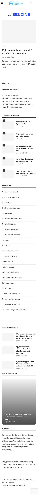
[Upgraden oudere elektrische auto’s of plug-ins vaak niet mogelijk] (8, 350)
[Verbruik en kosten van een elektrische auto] (8, 162)
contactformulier (27, 479)
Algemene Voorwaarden (10, 192)
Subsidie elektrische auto (11, 299)
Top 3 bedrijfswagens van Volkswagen (24, 135)
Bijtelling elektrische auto (11, 208)
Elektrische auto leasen (10, 229)
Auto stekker (6, 203)
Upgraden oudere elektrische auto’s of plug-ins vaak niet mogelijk (24, 350)
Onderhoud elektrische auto (12, 278)
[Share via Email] (23, 71)
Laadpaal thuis (7, 262)
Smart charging (7, 288)
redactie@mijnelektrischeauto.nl (13, 485)
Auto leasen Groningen (10, 197)
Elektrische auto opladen (11, 235)
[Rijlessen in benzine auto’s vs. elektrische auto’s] (19, 31)
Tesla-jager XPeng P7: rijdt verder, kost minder (25, 172)
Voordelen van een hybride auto (23, 123)
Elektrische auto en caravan (12, 219)
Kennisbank (6, 245)
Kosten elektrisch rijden (10, 251)
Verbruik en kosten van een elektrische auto (25, 160)
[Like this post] (14, 71)
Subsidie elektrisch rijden (11, 294)
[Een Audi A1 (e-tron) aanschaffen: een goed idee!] (8, 149)
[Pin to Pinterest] (21, 71)
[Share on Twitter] (19, 71)
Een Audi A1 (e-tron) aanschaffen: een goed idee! (25, 148)
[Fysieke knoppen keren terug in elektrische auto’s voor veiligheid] (8, 365)
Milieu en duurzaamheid (10, 272)
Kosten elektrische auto (10, 256)
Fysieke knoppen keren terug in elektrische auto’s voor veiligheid (25, 364)
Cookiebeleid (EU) (8, 213)
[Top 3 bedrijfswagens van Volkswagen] (8, 137)
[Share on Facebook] (17, 71)
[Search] (36, 3)
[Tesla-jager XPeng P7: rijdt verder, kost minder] (8, 174)
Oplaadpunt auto (8, 283)
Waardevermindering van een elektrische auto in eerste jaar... (18, 416)
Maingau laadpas (8, 267)
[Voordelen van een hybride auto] (8, 125)
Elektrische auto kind (9, 224)
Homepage (6, 240)
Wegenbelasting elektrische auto (14, 310)
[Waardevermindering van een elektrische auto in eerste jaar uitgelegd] (8, 337)
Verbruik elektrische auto (11, 304)
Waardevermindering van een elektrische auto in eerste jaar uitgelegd (25, 336)
